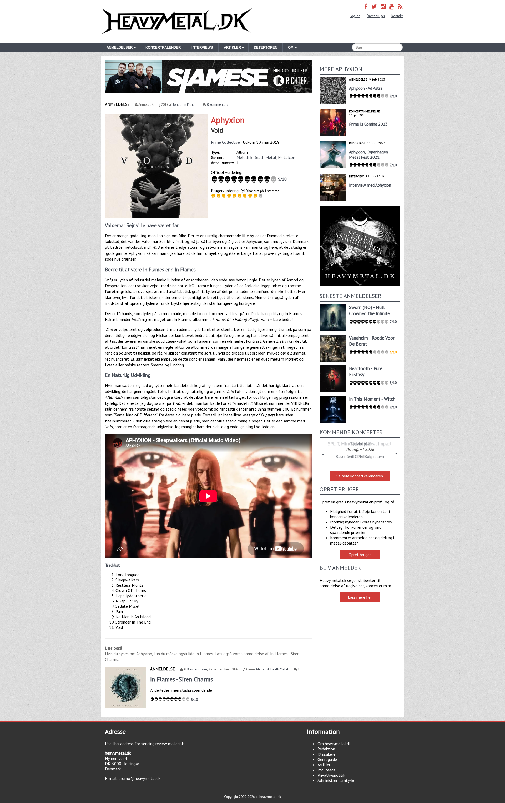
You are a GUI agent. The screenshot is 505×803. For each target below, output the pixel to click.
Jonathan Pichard (185, 104)
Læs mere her (360, 597)
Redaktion (326, 748)
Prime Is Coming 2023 (368, 124)
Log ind (355, 16)
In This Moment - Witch (372, 399)
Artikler (323, 764)
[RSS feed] (400, 6)
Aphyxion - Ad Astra (365, 88)
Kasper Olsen (197, 669)
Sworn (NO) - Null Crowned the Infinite (369, 310)
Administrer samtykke (336, 780)
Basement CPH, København (360, 456)
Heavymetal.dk (176, 21)
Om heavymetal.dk (334, 743)
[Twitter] (374, 6)
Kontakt (397, 16)
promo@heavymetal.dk (139, 778)
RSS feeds (326, 769)
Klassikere (326, 754)
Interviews (202, 47)
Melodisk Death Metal (256, 157)
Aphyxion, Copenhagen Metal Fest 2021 (368, 154)
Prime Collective (225, 142)
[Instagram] (383, 6)
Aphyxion (228, 120)
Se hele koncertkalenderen (359, 475)
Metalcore (287, 157)
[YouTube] (391, 6)
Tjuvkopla (360, 444)
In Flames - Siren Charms (181, 679)
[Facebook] (366, 6)
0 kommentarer (218, 104)
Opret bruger (376, 16)
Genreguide (327, 759)
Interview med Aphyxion (370, 185)
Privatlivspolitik (331, 775)
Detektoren (265, 47)
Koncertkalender (163, 47)
